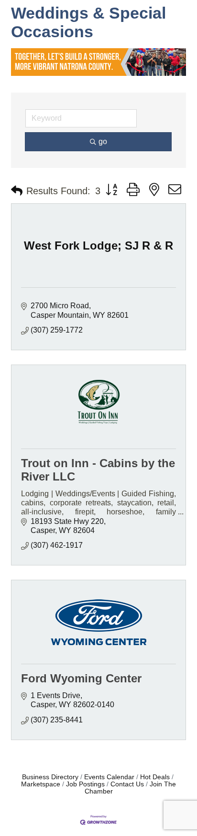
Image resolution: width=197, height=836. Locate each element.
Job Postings (85, 784)
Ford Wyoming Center (81, 678)
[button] (16, 190)
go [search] (102, 141)
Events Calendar (109, 777)
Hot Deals (155, 777)
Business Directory (50, 777)
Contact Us (127, 784)
